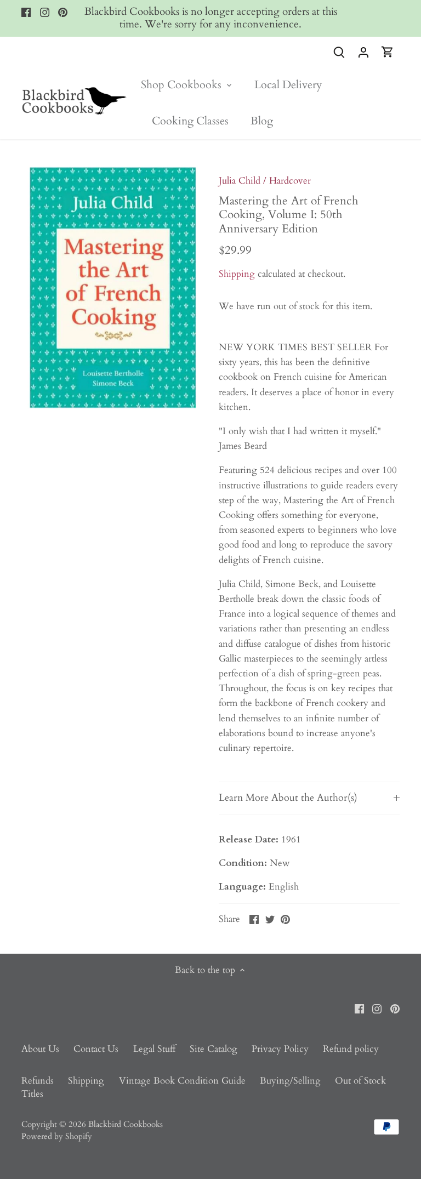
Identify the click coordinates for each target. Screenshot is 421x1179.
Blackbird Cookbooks (125, 1124)
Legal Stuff (154, 1049)
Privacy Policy (280, 1049)
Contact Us (95, 1049)
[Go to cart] (387, 52)
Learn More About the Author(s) (288, 797)
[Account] (363, 52)
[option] (109, 287)
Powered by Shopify (56, 1136)
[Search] (339, 52)
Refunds (37, 1080)
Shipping (237, 273)
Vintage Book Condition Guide (182, 1080)
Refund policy (351, 1049)
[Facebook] (26, 12)
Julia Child (239, 180)
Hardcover (290, 180)
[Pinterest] (62, 12)
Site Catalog (213, 1049)
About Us (40, 1049)
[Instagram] (44, 12)
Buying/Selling (290, 1080)
